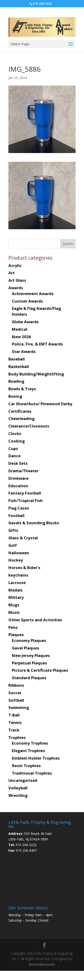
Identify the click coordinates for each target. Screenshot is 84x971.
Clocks (14, 433)
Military (16, 597)
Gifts (13, 530)
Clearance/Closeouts (28, 426)
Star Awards (24, 351)
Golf (12, 545)
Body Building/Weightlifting (36, 374)
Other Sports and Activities (35, 619)
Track (13, 730)
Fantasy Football (24, 493)
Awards (15, 287)
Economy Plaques (29, 640)
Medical (19, 329)
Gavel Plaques (25, 648)
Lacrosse (17, 582)
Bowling (16, 381)
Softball (16, 700)
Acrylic (15, 265)
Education (18, 485)
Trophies (17, 737)
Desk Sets (18, 463)
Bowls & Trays (22, 388)
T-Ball (14, 715)
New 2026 (21, 336)
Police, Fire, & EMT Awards (37, 344)
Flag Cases (18, 508)
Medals (15, 590)
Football (16, 515)
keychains (18, 575)
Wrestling (18, 795)
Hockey (15, 560)
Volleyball (18, 788)
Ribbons (16, 685)
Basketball (18, 366)
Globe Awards (25, 321)
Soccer (14, 692)
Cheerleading (21, 418)
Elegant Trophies (28, 750)
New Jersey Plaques (31, 655)
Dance (14, 455)
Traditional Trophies (32, 773)
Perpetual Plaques (29, 663)
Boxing (15, 396)
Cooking (16, 441)
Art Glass (17, 280)
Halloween (18, 552)
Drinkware (18, 478)
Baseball (16, 359)
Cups (13, 448)
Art (11, 272)
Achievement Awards (33, 293)
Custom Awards (27, 301)
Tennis (15, 722)
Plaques (16, 634)
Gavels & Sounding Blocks (33, 522)
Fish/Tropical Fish (25, 500)
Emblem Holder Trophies (36, 758)
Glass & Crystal (23, 537)
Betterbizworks (42, 964)
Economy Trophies (30, 743)
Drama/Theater (23, 470)
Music (14, 612)
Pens (13, 627)
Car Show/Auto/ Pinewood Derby (40, 403)
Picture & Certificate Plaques (40, 670)
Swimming (18, 707)
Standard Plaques (29, 677)
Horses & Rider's (24, 567)
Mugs (13, 604)
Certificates (20, 411)
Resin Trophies (26, 765)
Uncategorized (22, 780)
